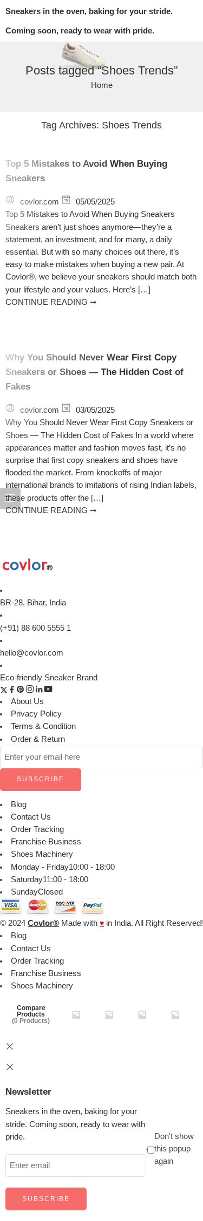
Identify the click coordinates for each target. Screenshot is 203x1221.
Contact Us (31, 817)
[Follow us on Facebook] (12, 691)
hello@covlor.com (31, 653)
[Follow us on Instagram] (30, 691)
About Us (27, 701)
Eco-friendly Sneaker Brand (48, 677)
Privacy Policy (36, 714)
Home (102, 85)
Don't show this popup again (174, 1148)
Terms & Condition (43, 726)
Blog (19, 804)
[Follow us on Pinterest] (20, 691)
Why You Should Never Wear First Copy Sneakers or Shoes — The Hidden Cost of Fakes (94, 372)
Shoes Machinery (42, 854)
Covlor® (43, 923)
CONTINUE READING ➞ (51, 302)
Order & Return (38, 739)
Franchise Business (46, 841)
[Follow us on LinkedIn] (39, 691)
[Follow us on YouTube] (48, 691)
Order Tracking (37, 829)
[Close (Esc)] (9, 1067)
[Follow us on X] (4, 691)
